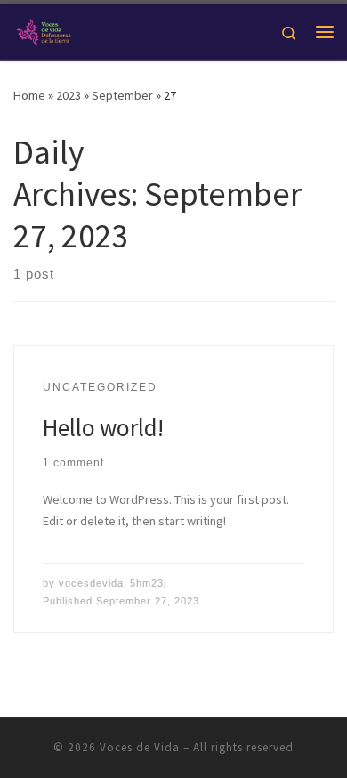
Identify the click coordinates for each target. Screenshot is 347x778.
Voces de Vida (140, 747)
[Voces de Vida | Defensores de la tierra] (44, 29)
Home (29, 95)
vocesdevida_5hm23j (112, 583)
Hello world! (103, 427)
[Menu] (325, 32)
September (122, 95)
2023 (68, 95)
